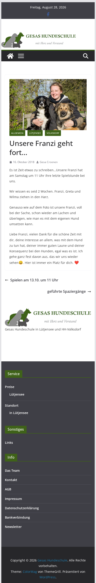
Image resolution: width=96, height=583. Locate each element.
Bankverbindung (17, 517)
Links (9, 442)
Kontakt (11, 480)
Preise (9, 387)
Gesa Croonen (49, 162)
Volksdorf (53, 133)
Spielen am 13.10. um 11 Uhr (34, 280)
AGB (8, 489)
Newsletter (13, 527)
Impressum (13, 499)
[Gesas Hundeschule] (10, 56)
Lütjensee (35, 133)
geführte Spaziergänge (66, 291)
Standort (12, 405)
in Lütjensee (18, 413)
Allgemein (17, 133)
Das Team (12, 470)
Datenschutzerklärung (22, 508)
